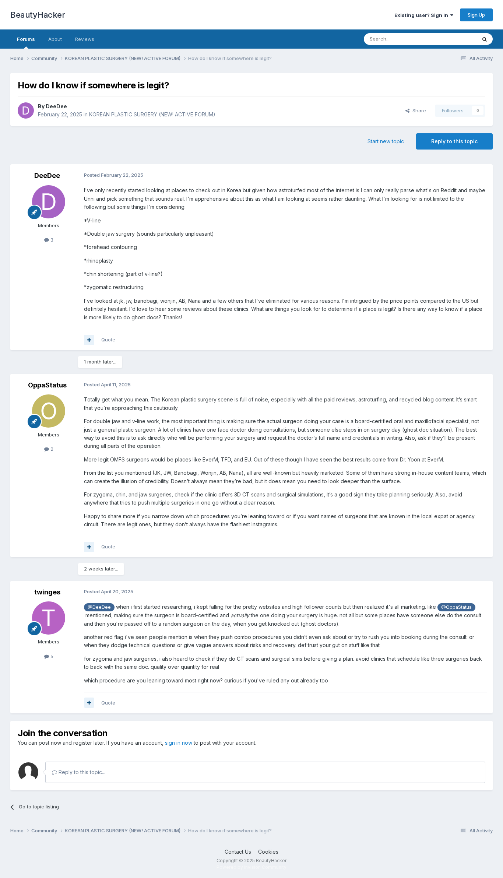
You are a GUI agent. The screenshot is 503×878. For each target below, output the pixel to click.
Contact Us (238, 852)
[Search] (484, 39)
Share (417, 110)
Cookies (268, 852)
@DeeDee (99, 607)
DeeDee (56, 106)
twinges (47, 592)
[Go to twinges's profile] (48, 618)
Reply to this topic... (81, 772)
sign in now (178, 743)
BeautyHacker (37, 15)
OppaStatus (47, 385)
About (55, 39)
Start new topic (385, 141)
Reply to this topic (454, 141)
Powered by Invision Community (251, 867)
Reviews (84, 39)
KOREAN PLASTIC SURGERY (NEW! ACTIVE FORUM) (152, 114)
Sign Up (476, 15)
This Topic (455, 39)
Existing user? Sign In (422, 15)
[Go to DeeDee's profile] (26, 110)
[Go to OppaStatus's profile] (48, 411)
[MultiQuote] (89, 340)
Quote (108, 340)
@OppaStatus (456, 607)
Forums (26, 39)
